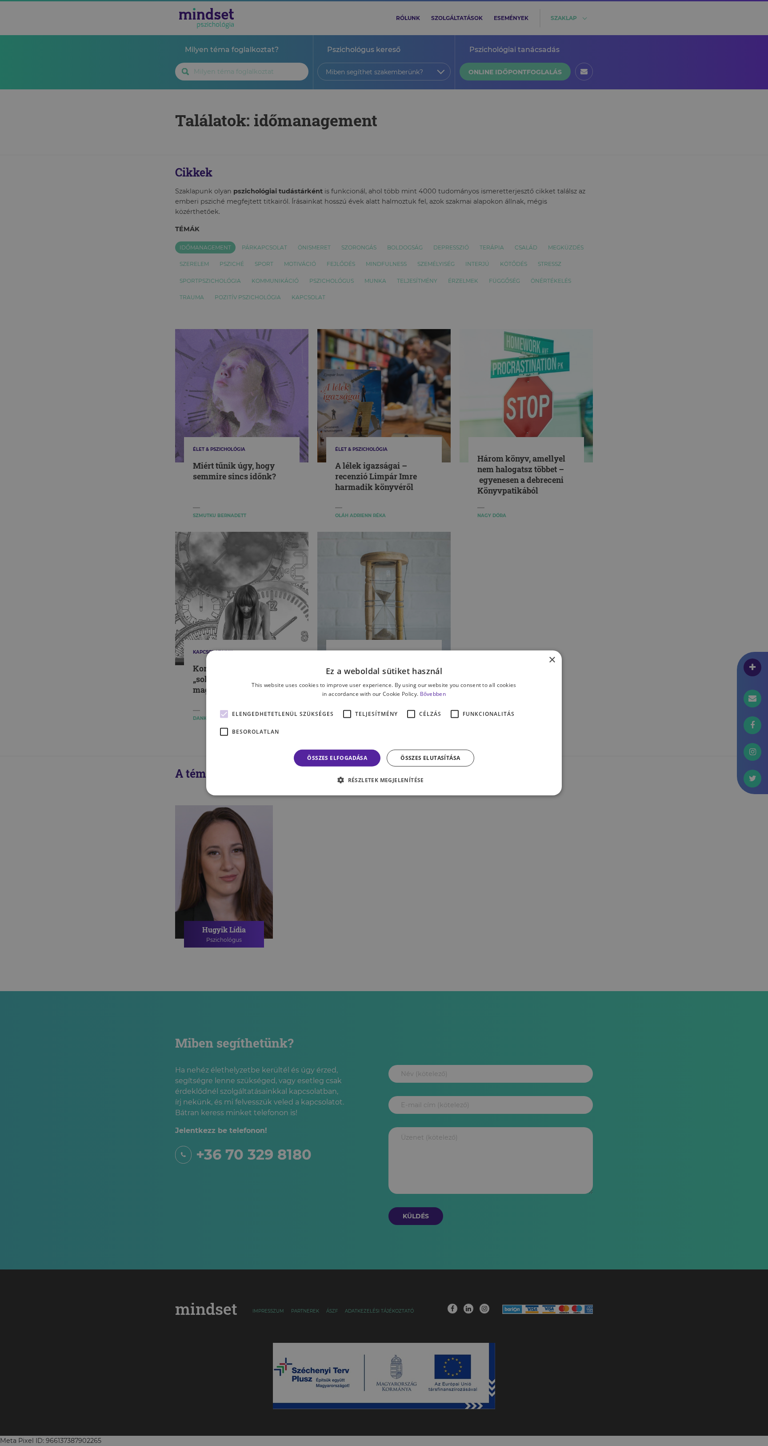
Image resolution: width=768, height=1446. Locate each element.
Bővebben (433, 694)
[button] (384, 779)
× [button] (551, 660)
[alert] (384, 723)
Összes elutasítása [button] (430, 758)
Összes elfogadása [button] (337, 758)
